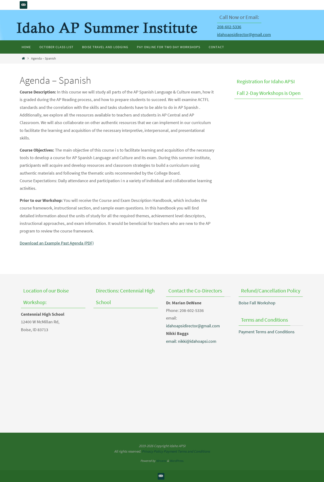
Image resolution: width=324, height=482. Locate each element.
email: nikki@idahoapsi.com (191, 341)
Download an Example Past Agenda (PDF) (57, 243)
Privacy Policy (152, 451)
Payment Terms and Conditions (267, 331)
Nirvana (161, 461)
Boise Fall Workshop (257, 303)
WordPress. (177, 461)
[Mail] (23, 5)
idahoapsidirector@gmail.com (244, 34)
